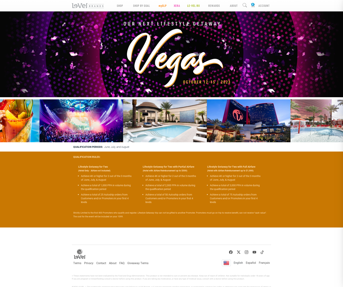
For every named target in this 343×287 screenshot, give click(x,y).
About (112, 263)
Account (264, 6)
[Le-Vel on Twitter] (239, 252)
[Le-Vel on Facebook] (231, 252)
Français (264, 262)
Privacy (88, 263)
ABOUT (234, 6)
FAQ (122, 263)
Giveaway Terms (137, 263)
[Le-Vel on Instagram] (246, 252)
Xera (177, 6)
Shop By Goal (141, 6)
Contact (101, 263)
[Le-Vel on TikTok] (262, 252)
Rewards (214, 6)
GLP (163, 6)
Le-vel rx (193, 6)
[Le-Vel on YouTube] (254, 252)
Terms (77, 263)
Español (251, 262)
